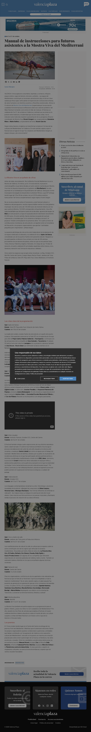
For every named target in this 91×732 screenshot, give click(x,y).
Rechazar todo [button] (49, 378)
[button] (20, 379)
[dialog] (45, 366)
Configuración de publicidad (31, 371)
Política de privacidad (36, 374)
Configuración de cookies (22, 374)
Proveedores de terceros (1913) (61, 362)
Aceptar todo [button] (68, 378)
